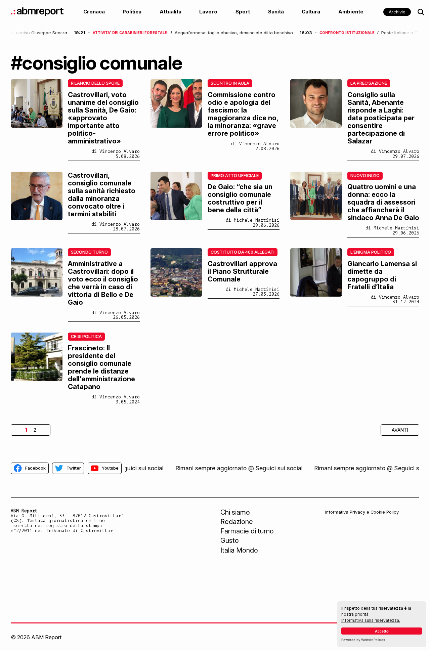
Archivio (397, 11)
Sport (242, 12)
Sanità (276, 12)
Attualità (170, 12)
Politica (132, 12)
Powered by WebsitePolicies (363, 640)
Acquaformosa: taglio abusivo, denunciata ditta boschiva (172, 33)
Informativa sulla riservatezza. (370, 620)
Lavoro (208, 12)
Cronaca (94, 12)
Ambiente (350, 12)
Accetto (382, 631)
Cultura (311, 12)
